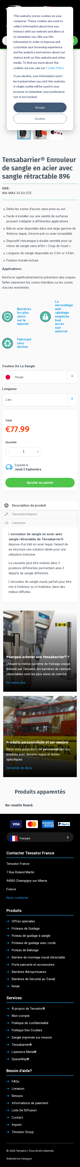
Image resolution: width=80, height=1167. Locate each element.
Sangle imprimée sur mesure (32, 1037)
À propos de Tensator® (28, 1008)
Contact (17, 1117)
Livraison (18, 1089)
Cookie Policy (55, 68)
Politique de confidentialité (30, 1023)
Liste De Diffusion (24, 1110)
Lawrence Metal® (24, 1052)
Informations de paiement (30, 1103)
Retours (17, 1096)
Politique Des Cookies (27, 1030)
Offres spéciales (23, 921)
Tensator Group (23, 1132)
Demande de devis (19, 768)
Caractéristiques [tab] (24, 514)
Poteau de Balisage (25, 950)
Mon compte (21, 1016)
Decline (40, 118)
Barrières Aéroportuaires (29, 972)
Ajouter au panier (40, 483)
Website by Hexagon (19, 1158)
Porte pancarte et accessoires (33, 965)
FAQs (15, 1081)
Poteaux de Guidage (26, 928)
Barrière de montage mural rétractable (38, 957)
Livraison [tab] (19, 523)
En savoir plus (16, 682)
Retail (15, 986)
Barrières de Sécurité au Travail (33, 979)
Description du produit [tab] (29, 505)
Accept (40, 107)
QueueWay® (20, 1059)
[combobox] (40, 375)
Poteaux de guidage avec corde (34, 943)
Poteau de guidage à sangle (31, 936)
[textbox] (40, 377)
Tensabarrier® (22, 1045)
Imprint (17, 1125)
